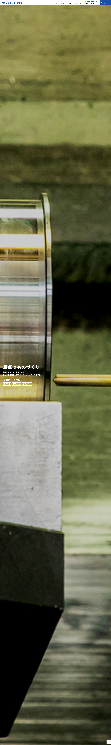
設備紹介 (71, 3)
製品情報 (78, 3)
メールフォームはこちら (106, 2)
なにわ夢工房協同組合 (89, 3)
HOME (56, 3)
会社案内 (63, 3)
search (98, 4)
